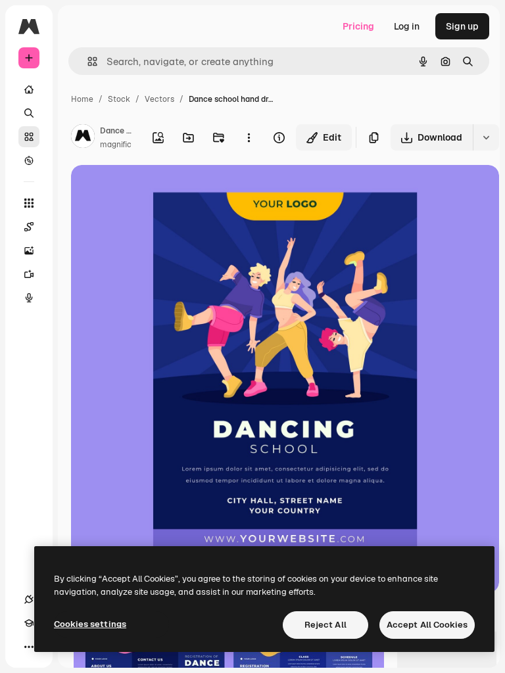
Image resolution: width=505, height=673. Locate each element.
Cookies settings (90, 624)
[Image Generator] (28, 250)
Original (155, 190)
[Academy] (28, 623)
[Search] (28, 113)
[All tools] (28, 203)
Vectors (159, 99)
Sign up (462, 26)
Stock (119, 99)
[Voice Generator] (28, 297)
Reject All (325, 624)
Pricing (358, 26)
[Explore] (28, 160)
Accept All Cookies (427, 624)
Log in (407, 26)
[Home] (28, 89)
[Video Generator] (28, 274)
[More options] (248, 137)
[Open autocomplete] (87, 61)
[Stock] (28, 136)
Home (82, 99)
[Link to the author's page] (83, 138)
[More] (28, 646)
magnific (116, 144)
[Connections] (28, 599)
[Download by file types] (486, 137)
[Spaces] (28, 226)
